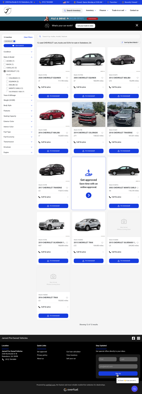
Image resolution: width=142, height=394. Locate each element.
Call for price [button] (46, 87)
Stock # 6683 (42, 130)
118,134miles (134, 191)
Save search (19, 45)
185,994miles (98, 81)
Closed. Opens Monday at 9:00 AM (89, 2)
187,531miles (134, 136)
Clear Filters (28, 37)
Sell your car (71, 359)
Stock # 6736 (42, 240)
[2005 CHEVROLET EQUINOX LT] (88, 59)
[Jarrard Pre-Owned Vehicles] (8, 10)
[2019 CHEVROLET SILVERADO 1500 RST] (53, 224)
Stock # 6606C (43, 295)
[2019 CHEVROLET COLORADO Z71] (88, 114)
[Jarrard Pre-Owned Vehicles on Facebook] (132, 338)
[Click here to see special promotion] (71, 19)
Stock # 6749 (42, 185)
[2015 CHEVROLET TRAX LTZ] (88, 224)
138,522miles (98, 136)
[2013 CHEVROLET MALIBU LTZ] (124, 59)
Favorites (113, 2)
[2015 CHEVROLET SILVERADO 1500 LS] (124, 224)
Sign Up (118, 373)
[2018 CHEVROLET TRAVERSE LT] (124, 114)
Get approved (42, 352)
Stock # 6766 (42, 75)
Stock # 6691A (113, 185)
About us (40, 359)
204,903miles (134, 246)
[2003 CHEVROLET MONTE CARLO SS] (124, 169)
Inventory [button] (90, 10)
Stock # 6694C (78, 240)
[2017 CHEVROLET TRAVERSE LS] (53, 169)
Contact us (134, 10)
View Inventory (71, 355)
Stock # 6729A (78, 75)
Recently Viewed (131, 2)
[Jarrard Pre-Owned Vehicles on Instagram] (137, 338)
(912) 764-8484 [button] (47, 2)
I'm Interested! (55, 96)
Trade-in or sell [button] (118, 10)
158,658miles (63, 246)
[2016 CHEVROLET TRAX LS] (53, 279)
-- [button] (67, 87)
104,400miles (98, 246)
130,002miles (63, 301)
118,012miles (63, 191)
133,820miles (63, 136)
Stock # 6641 (113, 130)
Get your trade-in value (85, 26)
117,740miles (63, 81)
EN (68, 2)
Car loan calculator (73, 352)
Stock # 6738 (78, 130)
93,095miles (134, 81)
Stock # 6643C (113, 240)
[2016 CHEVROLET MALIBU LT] (53, 114)
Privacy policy (42, 355)
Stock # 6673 (113, 75)
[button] (19, 2)
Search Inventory (73, 10)
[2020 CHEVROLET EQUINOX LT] (53, 59)
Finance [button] (103, 10)
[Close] (136, 25)
